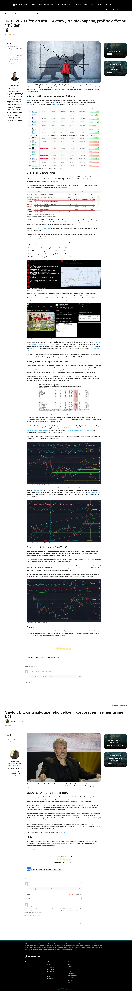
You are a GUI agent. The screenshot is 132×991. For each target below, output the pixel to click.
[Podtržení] (35, 677)
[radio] (57, 649)
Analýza (7, 13)
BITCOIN (36, 657)
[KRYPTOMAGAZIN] (32, 956)
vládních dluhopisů (93, 492)
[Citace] (44, 677)
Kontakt (27, 968)
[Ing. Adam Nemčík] (7, 30)
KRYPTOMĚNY (43, 657)
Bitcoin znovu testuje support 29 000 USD (14, 60)
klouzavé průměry (37, 490)
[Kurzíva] (33, 677)
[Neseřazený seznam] (42, 677)
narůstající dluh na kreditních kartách (78, 430)
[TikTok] (109, 9)
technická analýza (51, 657)
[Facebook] (102, 9)
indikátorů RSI (57, 559)
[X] (111, 9)
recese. (64, 187)
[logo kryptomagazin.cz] (20, 4)
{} (50, 676)
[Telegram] (106, 9)
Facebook (52, 967)
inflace (56, 181)
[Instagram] (104, 9)
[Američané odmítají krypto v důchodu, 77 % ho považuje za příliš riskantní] (115, 50)
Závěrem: (12, 63)
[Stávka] (37, 677)
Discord (51, 964)
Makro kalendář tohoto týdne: (14, 52)
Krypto (12, 13)
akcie (32, 657)
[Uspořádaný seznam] (39, 677)
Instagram (51, 969)
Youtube (51, 978)
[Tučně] (31, 677)
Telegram (51, 971)
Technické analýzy (41, 13)
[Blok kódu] (46, 677)
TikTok (51, 974)
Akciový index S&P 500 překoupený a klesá (15, 56)
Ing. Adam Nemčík (14, 30)
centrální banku (45, 228)
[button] (117, 9)
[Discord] (100, 9)
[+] (52, 676)
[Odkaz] (48, 677)
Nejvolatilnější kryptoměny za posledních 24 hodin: (15, 48)
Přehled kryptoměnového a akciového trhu (25, 13)
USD (58, 657)
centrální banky (85, 177)
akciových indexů (76, 346)
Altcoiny (56, 104)
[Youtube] (113, 9)
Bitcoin (29, 100)
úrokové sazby (49, 242)
